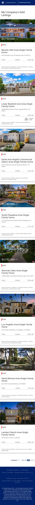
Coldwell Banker (13, 470)
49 (25, 460)
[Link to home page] (11, 2)
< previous (14, 460)
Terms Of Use (11, 478)
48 (22, 460)
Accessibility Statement (11, 480)
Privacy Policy (23, 478)
